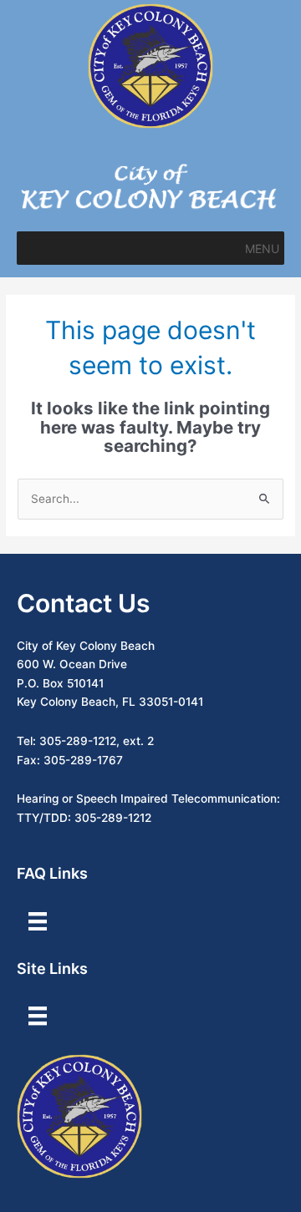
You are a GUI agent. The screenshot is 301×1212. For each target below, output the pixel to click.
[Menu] (38, 921)
